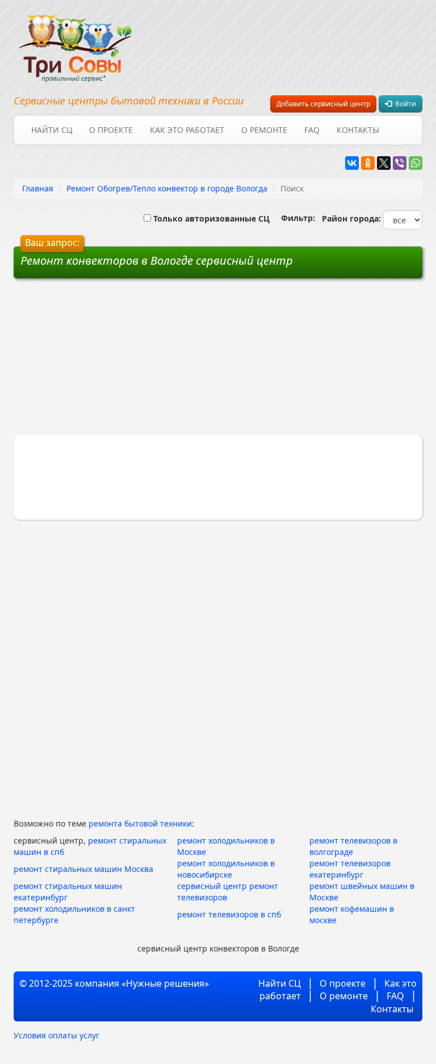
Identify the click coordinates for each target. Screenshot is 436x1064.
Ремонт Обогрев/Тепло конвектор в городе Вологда (166, 188)
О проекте (111, 129)
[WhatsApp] (415, 163)
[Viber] (399, 163)
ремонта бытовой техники (140, 823)
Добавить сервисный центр (323, 104)
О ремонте (264, 129)
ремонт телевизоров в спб (229, 914)
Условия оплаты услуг (56, 1035)
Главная (37, 188)
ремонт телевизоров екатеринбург (350, 869)
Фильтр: (293, 217)
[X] (384, 163)
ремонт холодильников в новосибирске (226, 869)
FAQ (312, 129)
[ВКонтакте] (352, 163)
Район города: (349, 218)
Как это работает (187, 129)
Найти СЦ (51, 129)
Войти (404, 104)
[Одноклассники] (368, 163)
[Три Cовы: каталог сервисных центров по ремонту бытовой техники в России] (75, 41)
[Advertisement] (132, 361)
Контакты (358, 129)
